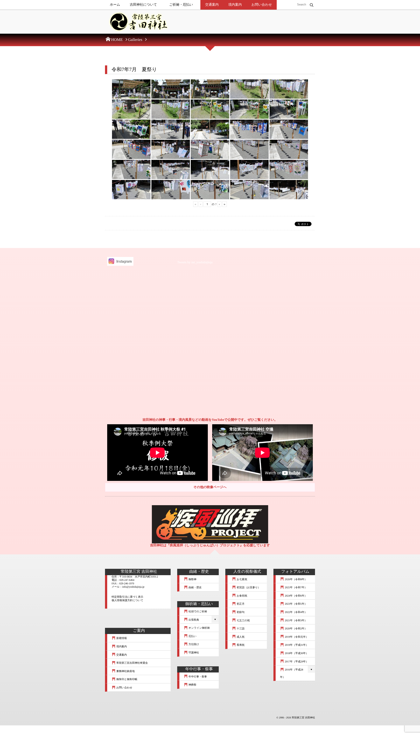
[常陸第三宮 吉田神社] (138, 23)
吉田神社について (143, 5)
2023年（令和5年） (295, 603)
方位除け (193, 644)
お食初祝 (241, 595)
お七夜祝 (241, 579)
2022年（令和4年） (295, 612)
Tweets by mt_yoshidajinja (194, 262)
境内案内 (235, 5)
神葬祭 (192, 684)
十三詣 (240, 628)
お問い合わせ (261, 5)
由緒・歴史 (195, 587)
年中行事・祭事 (197, 676)
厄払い (192, 636)
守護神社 (193, 652)
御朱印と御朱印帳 (126, 679)
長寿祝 (240, 644)
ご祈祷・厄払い (181, 5)
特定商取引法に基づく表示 (127, 596)
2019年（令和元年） (296, 636)
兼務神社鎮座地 (125, 671)
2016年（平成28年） (291, 673)
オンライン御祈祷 (199, 627)
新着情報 (121, 638)
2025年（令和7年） (295, 587)
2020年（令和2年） (295, 628)
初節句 (240, 612)
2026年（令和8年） (295, 579)
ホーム (115, 5)
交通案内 (212, 5)
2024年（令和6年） (295, 595)
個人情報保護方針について (127, 600)
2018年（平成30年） (296, 653)
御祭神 (192, 579)
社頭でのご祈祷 (197, 611)
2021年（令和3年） (295, 620)
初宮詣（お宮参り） (248, 587)
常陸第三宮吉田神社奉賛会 (132, 662)
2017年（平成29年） (296, 661)
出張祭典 (193, 619)
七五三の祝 (243, 620)
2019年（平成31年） (296, 644)
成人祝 (240, 636)
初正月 (240, 603)
